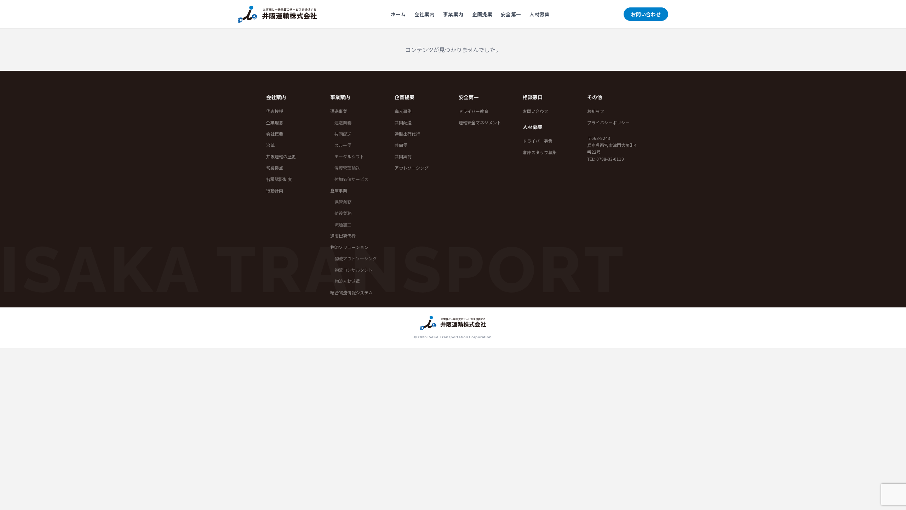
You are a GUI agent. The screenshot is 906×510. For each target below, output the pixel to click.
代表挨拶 (274, 111)
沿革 (270, 145)
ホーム (398, 14)
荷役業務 (342, 213)
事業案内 (453, 14)
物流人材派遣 (347, 281)
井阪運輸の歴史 (281, 156)
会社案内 (424, 14)
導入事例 (403, 111)
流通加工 (342, 224)
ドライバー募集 (537, 141)
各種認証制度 (279, 179)
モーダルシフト (349, 156)
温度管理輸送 (347, 168)
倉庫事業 (338, 190)
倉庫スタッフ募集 (540, 152)
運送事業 (338, 111)
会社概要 (274, 134)
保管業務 (342, 202)
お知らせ (595, 111)
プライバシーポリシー (608, 122)
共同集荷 (403, 156)
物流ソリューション (349, 247)
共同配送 (342, 134)
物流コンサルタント (353, 270)
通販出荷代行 (343, 236)
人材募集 (539, 14)
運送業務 (342, 122)
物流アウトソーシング (355, 258)
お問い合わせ (646, 14)
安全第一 (511, 14)
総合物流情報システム (351, 292)
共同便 (401, 145)
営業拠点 (274, 168)
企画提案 (482, 14)
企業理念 (274, 122)
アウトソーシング (412, 168)
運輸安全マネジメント (480, 122)
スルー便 (342, 145)
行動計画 (274, 190)
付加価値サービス (351, 179)
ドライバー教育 (473, 111)
